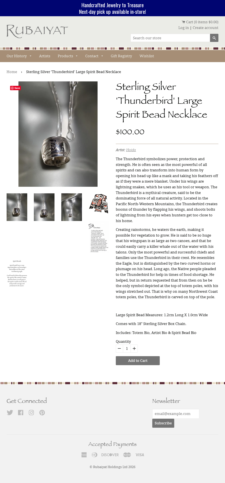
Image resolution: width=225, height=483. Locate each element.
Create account (205, 27)
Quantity (123, 341)
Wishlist (147, 56)
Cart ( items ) (201, 22)
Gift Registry (121, 56)
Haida (131, 150)
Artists (44, 56)
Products (66, 56)
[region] (112, 8)
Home (12, 72)
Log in (183, 27)
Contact (92, 56)
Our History (17, 56)
